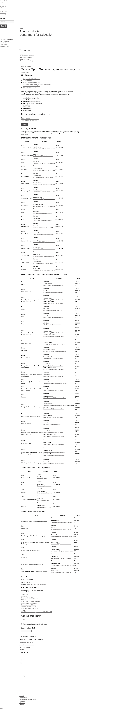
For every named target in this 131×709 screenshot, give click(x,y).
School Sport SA (24, 59)
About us (23, 599)
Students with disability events (29, 598)
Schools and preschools (26, 642)
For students (3, 44)
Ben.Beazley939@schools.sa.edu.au (43, 156)
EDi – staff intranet (5, 8)
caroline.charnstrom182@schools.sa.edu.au (55, 351)
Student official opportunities (29, 603)
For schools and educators (7, 43)
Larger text (3, 13)
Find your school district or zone (31, 79)
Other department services (26, 645)
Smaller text (3, 11)
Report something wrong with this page (35, 624)
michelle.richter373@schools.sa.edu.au (44, 148)
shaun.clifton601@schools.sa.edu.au (43, 227)
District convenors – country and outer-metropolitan (37, 84)
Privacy (21, 704)
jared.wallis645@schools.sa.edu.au (53, 366)
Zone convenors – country (30, 87)
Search (2, 18)
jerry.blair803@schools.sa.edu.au (52, 424)
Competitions (24, 596)
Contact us (3, 6)
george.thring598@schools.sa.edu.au (43, 177)
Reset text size (4, 15)
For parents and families (6, 39)
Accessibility (23, 697)
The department (4, 46)
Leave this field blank (28, 628)
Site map (21, 649)
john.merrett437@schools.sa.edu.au (43, 220)
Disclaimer (22, 703)
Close (1, 2)
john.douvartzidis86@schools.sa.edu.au (44, 206)
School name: (25, 118)
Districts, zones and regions (29, 606)
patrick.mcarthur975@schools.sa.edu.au (54, 463)
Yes (24, 619)
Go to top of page (26, 66)
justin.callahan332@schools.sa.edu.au (54, 285)
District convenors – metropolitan (32, 82)
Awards (23, 610)
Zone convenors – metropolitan (31, 86)
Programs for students (25, 57)
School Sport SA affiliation (28, 605)
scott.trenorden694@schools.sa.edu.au (44, 191)
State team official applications (29, 608)
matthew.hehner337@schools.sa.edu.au (44, 163)
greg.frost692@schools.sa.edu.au (42, 213)
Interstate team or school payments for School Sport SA (36, 612)
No (24, 622)
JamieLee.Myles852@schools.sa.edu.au (44, 170)
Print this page (25, 72)
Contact (21, 696)
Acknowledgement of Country (27, 699)
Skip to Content (4, 1)
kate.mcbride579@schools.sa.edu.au (53, 409)
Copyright (22, 701)
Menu (1, 708)
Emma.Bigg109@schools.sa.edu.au (53, 303)
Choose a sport (25, 594)
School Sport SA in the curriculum (30, 601)
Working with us (4, 41)
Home (21, 28)
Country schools (27, 80)
